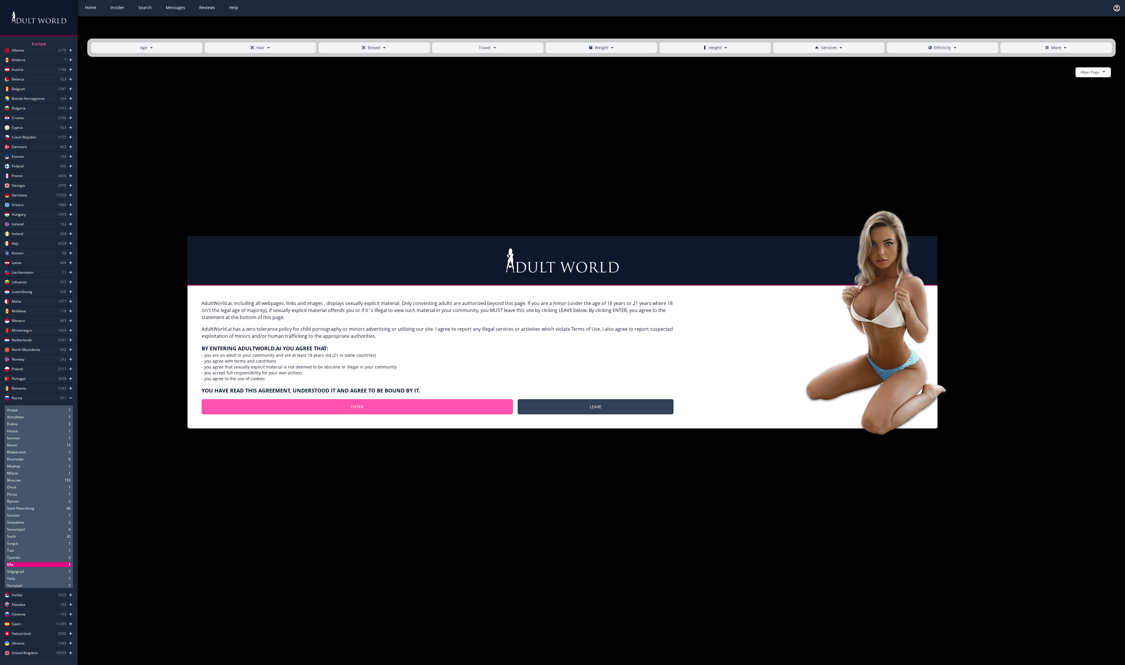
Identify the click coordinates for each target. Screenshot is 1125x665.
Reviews (207, 7)
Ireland (17, 234)
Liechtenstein (22, 272)
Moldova (19, 311)
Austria (17, 69)
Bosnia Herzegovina (28, 98)
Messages (175, 7)
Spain (16, 624)
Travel (485, 47)
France (17, 176)
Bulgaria (18, 108)
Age (143, 47)
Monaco (18, 320)
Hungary (19, 214)
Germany (19, 195)
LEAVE (595, 406)
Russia (17, 398)
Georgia (18, 185)
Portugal (18, 378)
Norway (18, 359)
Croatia (18, 118)
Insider (117, 7)
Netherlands (22, 340)
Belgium (18, 89)
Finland (17, 166)
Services (829, 47)
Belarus (18, 79)
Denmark (19, 147)
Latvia (16, 262)
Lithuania (19, 282)
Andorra (18, 60)
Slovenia (18, 614)
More (1056, 47)
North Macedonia (26, 349)
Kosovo (17, 253)
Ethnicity (942, 47)
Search (145, 7)
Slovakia (18, 604)
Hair (260, 47)
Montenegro (22, 330)
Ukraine (18, 643)
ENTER (357, 406)
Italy (15, 243)
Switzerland (21, 633)
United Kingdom (25, 653)
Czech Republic (24, 137)
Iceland (17, 224)
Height (715, 47)
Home (90, 7)
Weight (601, 47)
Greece (18, 205)
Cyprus (17, 127)
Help (233, 7)
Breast (374, 47)
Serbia (17, 595)
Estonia (18, 156)
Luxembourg (22, 291)
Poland (17, 369)
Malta (16, 301)
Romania (19, 388)
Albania (18, 50)
